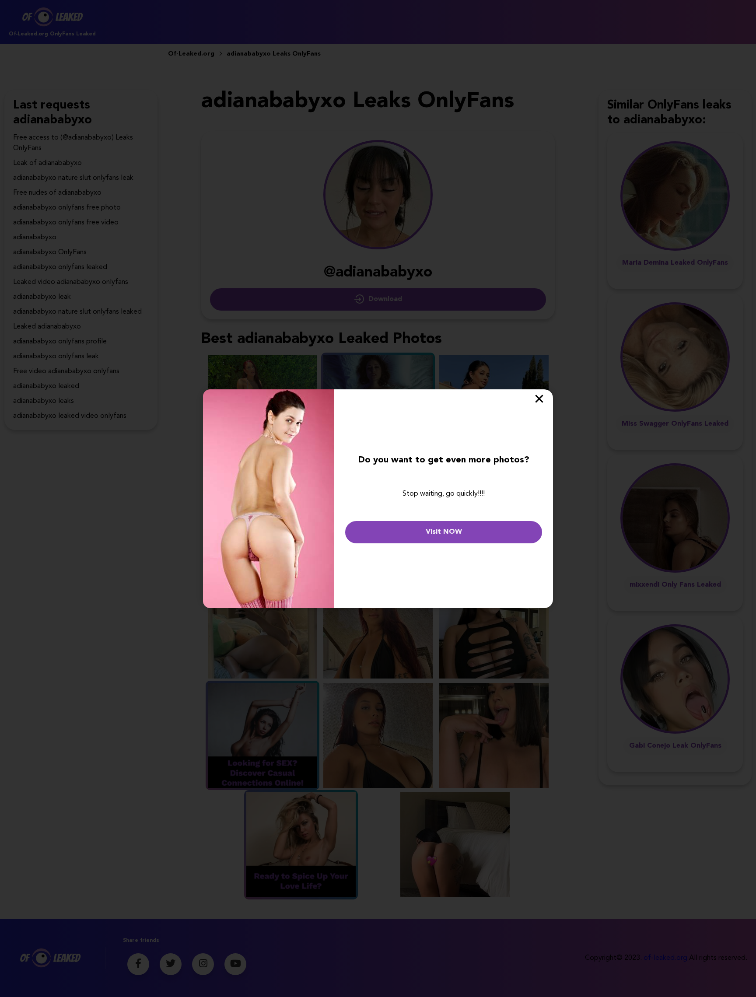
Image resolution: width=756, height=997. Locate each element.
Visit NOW (444, 531)
